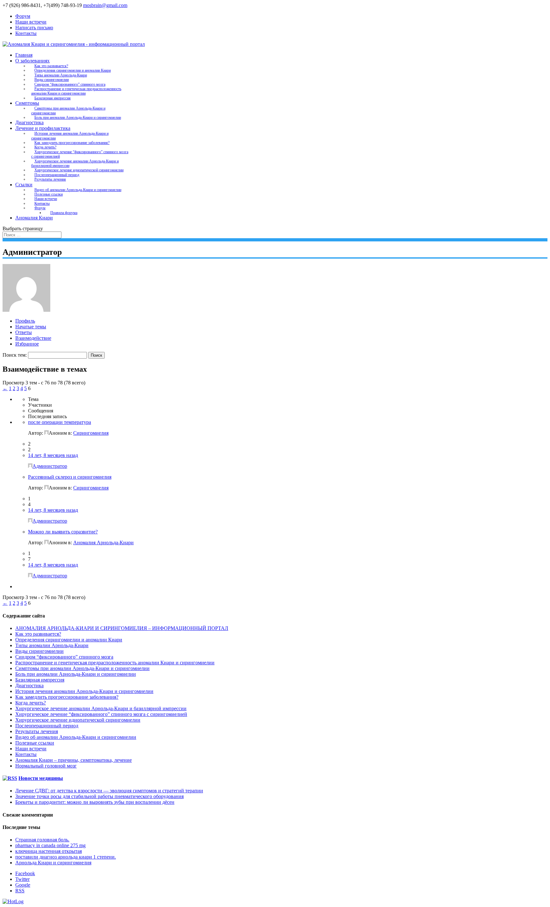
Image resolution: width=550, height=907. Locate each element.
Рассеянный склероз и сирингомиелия (69, 477)
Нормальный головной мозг (46, 765)
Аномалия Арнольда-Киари (103, 542)
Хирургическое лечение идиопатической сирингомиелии (78, 170)
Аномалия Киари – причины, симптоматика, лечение (73, 760)
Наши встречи (30, 22)
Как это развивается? (51, 66)
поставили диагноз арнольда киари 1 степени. (65, 857)
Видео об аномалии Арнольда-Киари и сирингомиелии (77, 190)
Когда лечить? (45, 147)
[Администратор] (26, 310)
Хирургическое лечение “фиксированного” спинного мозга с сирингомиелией (79, 154)
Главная (23, 55)
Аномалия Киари (34, 217)
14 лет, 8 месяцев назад (53, 455)
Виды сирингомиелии (51, 79)
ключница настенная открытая (48, 851)
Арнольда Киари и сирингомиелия (53, 862)
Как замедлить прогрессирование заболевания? (71, 142)
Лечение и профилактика (42, 128)
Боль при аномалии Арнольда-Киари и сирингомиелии (77, 117)
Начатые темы (30, 326)
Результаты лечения (50, 179)
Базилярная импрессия (52, 98)
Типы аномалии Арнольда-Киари (60, 75)
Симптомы (27, 103)
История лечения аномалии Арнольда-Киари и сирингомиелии (70, 135)
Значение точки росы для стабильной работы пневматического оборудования (99, 796)
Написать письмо (34, 27)
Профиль (25, 321)
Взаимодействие (33, 338)
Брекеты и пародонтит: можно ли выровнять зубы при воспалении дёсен (94, 802)
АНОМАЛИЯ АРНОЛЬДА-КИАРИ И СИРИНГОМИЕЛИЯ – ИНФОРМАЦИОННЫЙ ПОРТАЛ (121, 628)
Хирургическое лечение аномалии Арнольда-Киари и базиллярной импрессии (75, 163)
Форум (22, 16)
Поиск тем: (15, 355)
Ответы (23, 332)
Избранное (27, 343)
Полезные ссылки (48, 194)
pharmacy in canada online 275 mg (50, 845)
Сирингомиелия (91, 433)
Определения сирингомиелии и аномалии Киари (72, 70)
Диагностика (29, 122)
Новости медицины (40, 778)
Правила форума (63, 213)
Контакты (26, 33)
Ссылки (23, 184)
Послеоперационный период (56, 175)
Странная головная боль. (42, 839)
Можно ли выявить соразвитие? (63, 531)
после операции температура (59, 422)
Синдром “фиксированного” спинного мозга (69, 84)
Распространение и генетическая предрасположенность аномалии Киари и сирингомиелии (76, 91)
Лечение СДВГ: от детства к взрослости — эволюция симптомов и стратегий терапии (109, 790)
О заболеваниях (32, 60)
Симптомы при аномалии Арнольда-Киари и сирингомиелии (68, 110)
